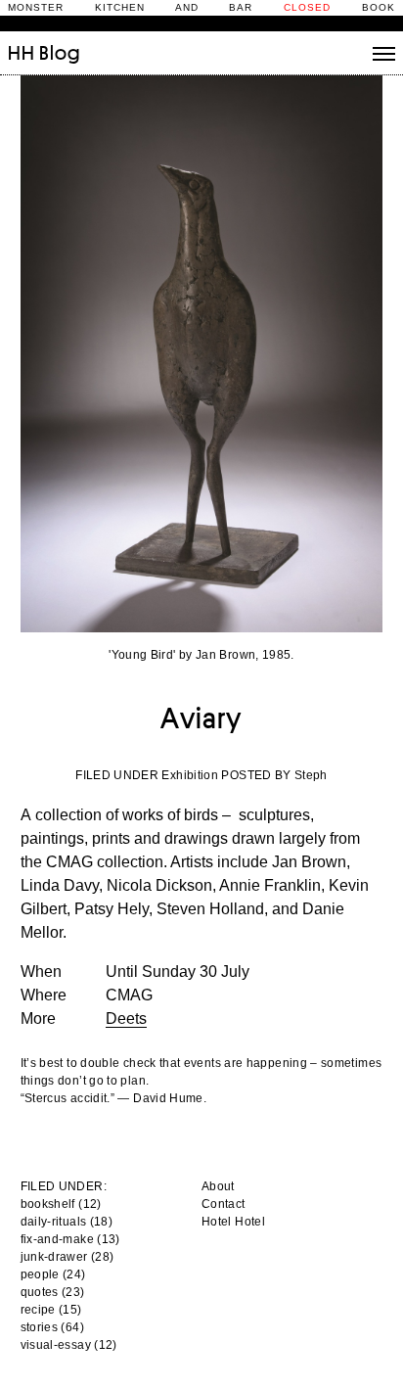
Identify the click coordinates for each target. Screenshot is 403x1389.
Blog (59, 53)
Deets (126, 1018)
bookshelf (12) (61, 1204)
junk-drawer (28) (67, 1257)
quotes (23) (53, 1292)
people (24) (53, 1274)
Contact (224, 1204)
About (218, 1186)
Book (378, 7)
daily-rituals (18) (66, 1221)
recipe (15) (51, 1310)
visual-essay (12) (69, 1345)
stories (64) (52, 1327)
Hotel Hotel (233, 1221)
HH (21, 53)
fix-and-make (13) (70, 1239)
